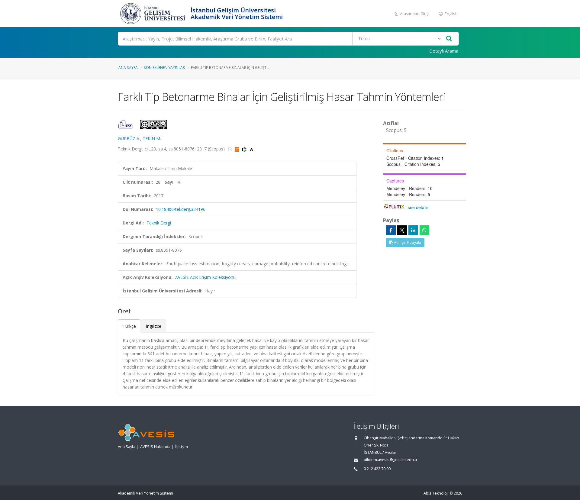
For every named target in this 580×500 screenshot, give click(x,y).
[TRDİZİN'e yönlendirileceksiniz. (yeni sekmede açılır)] (230, 149)
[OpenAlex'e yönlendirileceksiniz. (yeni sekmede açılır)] (251, 149)
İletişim (181, 446)
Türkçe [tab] (129, 326)
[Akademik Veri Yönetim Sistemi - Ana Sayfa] (153, 13)
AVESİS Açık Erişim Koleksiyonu (205, 277)
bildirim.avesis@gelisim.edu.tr (390, 459)
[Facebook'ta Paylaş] (391, 230)
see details (418, 207)
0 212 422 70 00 (377, 468)
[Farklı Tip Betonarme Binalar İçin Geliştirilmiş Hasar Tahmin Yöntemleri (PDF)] (126, 124)
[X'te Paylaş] (402, 230)
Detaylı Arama (443, 51)
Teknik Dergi (159, 223)
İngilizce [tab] (153, 326)
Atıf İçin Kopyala (407, 242)
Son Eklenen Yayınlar (164, 67)
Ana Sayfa (128, 67)
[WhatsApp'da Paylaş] (424, 230)
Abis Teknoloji (436, 493)
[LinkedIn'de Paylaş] (413, 230)
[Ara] (449, 39)
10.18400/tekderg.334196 (180, 209)
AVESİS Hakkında (155, 446)
